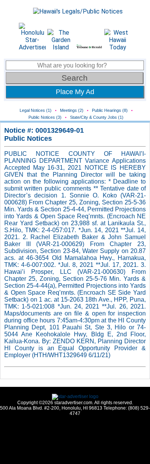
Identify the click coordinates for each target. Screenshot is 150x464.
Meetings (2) (71, 110)
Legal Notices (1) (36, 110)
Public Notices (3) (45, 117)
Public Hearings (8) (110, 110)
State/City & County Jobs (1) (96, 117)
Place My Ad (75, 92)
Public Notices (28, 138)
